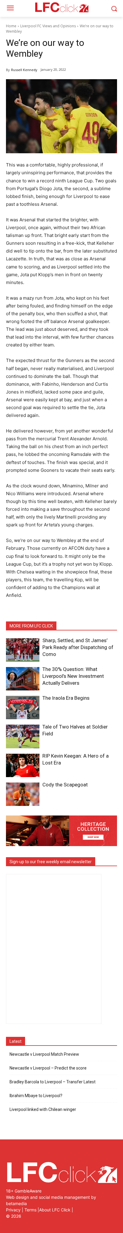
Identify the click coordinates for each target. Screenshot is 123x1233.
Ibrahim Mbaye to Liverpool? (36, 1095)
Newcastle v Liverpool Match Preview (44, 1054)
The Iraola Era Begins (66, 698)
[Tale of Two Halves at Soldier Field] (22, 736)
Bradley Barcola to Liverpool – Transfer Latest (53, 1081)
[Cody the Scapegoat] (22, 794)
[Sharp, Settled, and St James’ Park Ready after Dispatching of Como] (22, 650)
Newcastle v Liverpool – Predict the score (48, 1068)
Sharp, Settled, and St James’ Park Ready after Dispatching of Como (77, 647)
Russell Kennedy (24, 69)
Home (11, 25)
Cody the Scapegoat (65, 785)
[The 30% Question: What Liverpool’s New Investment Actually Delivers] (22, 678)
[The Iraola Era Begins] (22, 707)
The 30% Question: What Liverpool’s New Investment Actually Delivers (73, 676)
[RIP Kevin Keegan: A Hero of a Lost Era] (22, 765)
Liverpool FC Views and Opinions (48, 25)
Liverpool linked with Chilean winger (43, 1109)
